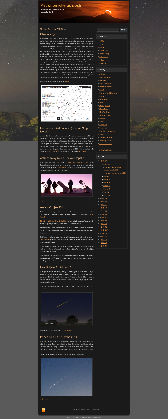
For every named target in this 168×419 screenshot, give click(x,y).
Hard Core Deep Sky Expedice (80, 162)
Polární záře (103, 125)
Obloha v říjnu (48, 34)
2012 (104, 240)
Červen (106, 179)
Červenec (107, 176)
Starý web (102, 63)
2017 (104, 224)
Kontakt (102, 47)
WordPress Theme (86, 417)
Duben (106, 186)
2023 (104, 205)
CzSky (101, 41)
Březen (106, 189)
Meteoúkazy (103, 109)
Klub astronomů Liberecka (108, 93)
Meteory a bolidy (104, 106)
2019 (104, 217)
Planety (101, 121)
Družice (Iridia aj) (105, 83)
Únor (106, 192)
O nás (101, 44)
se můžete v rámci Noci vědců (53, 221)
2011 (104, 243)
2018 (104, 221)
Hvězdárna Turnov (105, 87)
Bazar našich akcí (105, 77)
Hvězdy (101, 90)
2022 (104, 208)
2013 (104, 236)
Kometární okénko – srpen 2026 (115, 173)
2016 (104, 227)
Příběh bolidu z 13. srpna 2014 (58, 337)
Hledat (123, 30)
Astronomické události (61, 5)
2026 (104, 161)
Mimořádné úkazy (105, 115)
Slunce (101, 134)
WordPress (75, 417)
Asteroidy (102, 74)
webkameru (62, 167)
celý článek (83, 151)
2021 (104, 211)
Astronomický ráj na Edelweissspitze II (63, 158)
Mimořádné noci (104, 112)
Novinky (102, 118)
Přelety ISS (103, 128)
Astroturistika (103, 57)
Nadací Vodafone (53, 151)
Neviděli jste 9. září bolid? (55, 267)
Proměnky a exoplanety (107, 131)
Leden (106, 195)
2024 (104, 202)
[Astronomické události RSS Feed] (43, 410)
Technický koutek (105, 140)
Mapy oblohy (103, 99)
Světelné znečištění (106, 137)
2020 (104, 214)
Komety (102, 96)
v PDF (67, 81)
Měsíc (101, 102)
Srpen (106, 164)
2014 (104, 233)
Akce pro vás (103, 50)
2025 (104, 198)
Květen (106, 182)
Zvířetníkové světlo (105, 150)
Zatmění (102, 147)
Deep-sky (102, 80)
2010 (104, 246)
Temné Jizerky (104, 54)
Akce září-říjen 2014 (52, 207)
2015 (104, 230)
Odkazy (102, 60)
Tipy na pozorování (105, 144)
